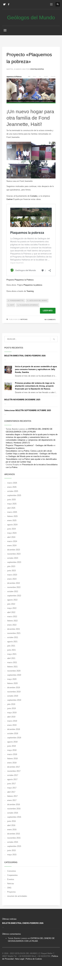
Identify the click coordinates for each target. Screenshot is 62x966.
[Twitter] (4, 4)
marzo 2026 (12, 483)
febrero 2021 (12, 667)
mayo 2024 (11, 533)
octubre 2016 (12, 813)
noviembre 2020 (13, 671)
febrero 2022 (12, 621)
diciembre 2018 (13, 729)
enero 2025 (11, 520)
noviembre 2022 (13, 587)
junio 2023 (11, 570)
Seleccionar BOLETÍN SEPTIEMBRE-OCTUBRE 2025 (27, 410)
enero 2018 (11, 763)
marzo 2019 (12, 721)
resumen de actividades (17, 896)
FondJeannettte (17, 300)
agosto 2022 (12, 600)
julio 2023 (11, 566)
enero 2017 (11, 800)
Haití (12, 305)
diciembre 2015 (13, 834)
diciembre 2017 (13, 767)
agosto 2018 (12, 742)
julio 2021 (11, 646)
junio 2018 (11, 746)
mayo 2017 (11, 788)
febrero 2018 (12, 758)
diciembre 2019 (13, 687)
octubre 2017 (12, 775)
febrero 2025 (12, 516)
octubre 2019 (12, 696)
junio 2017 (11, 784)
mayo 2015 (11, 855)
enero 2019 (11, 725)
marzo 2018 (12, 754)
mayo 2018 (11, 750)
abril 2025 (11, 508)
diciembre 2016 (13, 804)
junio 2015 (11, 850)
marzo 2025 (12, 512)
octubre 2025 (12, 491)
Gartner (9, 199)
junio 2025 (11, 499)
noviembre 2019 (13, 692)
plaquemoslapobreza (29, 305)
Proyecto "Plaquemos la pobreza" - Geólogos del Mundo (29, 445)
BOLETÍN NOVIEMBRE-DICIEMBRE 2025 (22, 400)
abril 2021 (11, 658)
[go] (54, 339)
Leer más (48, 311)
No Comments (50, 319)
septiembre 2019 (14, 700)
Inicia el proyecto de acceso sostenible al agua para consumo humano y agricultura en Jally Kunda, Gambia (36, 369)
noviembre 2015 (13, 838)
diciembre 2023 (13, 550)
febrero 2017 (12, 796)
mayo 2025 (11, 504)
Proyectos (11, 892)
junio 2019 (11, 708)
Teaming (30, 291)
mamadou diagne (13, 434)
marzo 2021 (12, 662)
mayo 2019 (11, 713)
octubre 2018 (12, 733)
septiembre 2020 (14, 675)
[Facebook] (8, 4)
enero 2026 (11, 487)
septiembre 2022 (14, 596)
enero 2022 (11, 625)
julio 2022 (11, 604)
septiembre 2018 (14, 738)
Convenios (11, 871)
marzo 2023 (12, 575)
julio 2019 (11, 704)
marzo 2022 (12, 616)
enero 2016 (11, 829)
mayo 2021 (11, 654)
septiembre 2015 (14, 846)
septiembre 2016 (14, 817)
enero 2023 (11, 579)
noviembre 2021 (13, 633)
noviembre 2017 (13, 771)
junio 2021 (11, 650)
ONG (9, 888)
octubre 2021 (12, 637)
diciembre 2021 (13, 629)
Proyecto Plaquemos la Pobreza (19, 280)
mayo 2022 (11, 608)
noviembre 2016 (13, 809)
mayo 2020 (11, 679)
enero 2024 (11, 545)
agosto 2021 (12, 641)
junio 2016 (11, 821)
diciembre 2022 (13, 583)
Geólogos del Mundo (38, 300)
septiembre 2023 (14, 562)
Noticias (23, 319)
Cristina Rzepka (37, 69)
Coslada (33, 196)
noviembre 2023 (13, 554)
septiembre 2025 (14, 495)
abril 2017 (11, 792)
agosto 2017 (12, 779)
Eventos (10, 879)
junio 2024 (11, 529)
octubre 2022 (12, 591)
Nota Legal (19, 959)
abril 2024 (11, 537)
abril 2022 (11, 612)
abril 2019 (11, 717)
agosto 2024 (12, 525)
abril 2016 (11, 825)
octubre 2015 (12, 842)
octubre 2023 (12, 558)
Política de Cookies (34, 959)
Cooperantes (12, 875)
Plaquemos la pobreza (33, 285)
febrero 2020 (12, 683)
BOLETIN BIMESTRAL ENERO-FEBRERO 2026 (25, 356)
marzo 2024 (12, 541)
